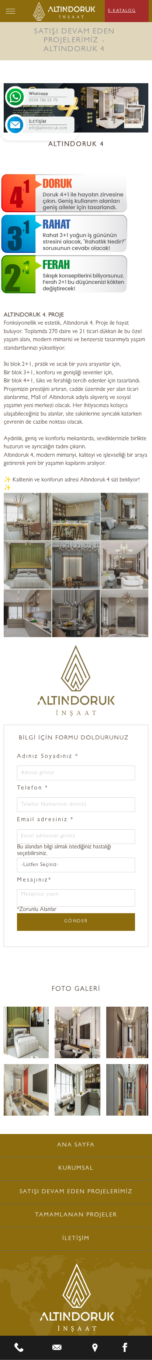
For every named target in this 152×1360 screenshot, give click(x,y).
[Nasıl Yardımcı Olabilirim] (39, 97)
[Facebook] (124, 1347)
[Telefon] (19, 1347)
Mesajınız (34, 880)
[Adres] (95, 1347)
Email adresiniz (45, 820)
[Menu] (10, 11)
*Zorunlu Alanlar (36, 910)
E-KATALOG (122, 11)
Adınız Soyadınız (48, 757)
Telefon (32, 788)
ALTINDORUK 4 (74, 50)
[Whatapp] (57, 1347)
